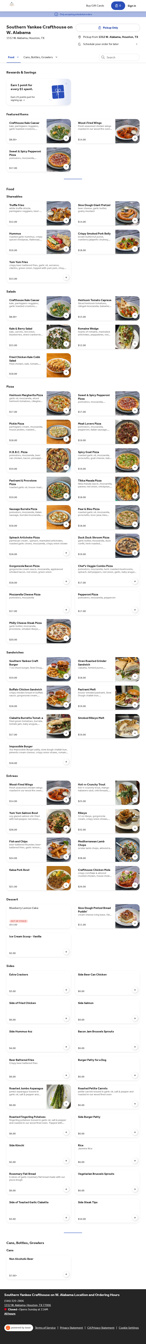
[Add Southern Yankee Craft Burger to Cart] (66, 676)
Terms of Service (45, 1327)
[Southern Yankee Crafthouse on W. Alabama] (12, 4)
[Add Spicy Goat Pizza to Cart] (135, 467)
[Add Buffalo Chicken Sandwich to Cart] (66, 705)
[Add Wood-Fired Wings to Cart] (135, 138)
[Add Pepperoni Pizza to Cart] (135, 610)
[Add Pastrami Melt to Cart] (135, 705)
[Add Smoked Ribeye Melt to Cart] (135, 733)
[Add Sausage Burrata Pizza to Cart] (66, 524)
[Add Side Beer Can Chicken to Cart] (135, 990)
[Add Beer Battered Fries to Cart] (66, 1075)
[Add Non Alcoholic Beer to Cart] (66, 1274)
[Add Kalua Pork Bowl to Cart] (66, 885)
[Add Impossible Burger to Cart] (66, 762)
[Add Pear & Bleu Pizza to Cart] (135, 524)
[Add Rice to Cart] (135, 1161)
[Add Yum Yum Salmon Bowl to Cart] (66, 828)
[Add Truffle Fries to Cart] (66, 220)
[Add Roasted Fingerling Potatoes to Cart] (66, 1132)
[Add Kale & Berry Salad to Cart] (66, 344)
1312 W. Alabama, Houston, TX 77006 (27, 1305)
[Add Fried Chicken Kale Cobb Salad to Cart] (66, 372)
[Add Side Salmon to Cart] (135, 1018)
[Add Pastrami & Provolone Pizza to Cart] (66, 496)
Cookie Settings (129, 1327)
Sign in (132, 5)
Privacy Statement (71, 1327)
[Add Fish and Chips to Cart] (66, 857)
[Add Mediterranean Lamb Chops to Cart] (135, 857)
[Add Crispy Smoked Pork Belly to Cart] (135, 249)
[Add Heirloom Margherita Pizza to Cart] (66, 410)
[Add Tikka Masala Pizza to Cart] (135, 496)
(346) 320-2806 (14, 1301)
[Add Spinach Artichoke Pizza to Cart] (66, 553)
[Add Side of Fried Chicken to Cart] (66, 1018)
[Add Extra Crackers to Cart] (66, 990)
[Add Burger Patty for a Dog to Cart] (135, 1075)
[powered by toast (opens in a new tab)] (19, 1328)
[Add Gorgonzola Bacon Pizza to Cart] (66, 581)
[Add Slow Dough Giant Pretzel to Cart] (135, 220)
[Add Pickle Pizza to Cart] (66, 439)
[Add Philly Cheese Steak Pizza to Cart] (66, 638)
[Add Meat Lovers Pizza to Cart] (135, 439)
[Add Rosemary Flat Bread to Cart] (66, 1189)
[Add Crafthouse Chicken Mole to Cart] (135, 885)
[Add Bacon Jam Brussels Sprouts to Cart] (135, 1047)
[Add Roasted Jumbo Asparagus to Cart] (66, 1104)
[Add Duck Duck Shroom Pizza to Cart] (135, 553)
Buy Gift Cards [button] (95, 5)
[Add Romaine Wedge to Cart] (135, 344)
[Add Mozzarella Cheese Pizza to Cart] (66, 610)
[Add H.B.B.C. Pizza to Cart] (66, 467)
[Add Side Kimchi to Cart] (66, 1161)
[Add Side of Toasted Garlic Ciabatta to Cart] (66, 1218)
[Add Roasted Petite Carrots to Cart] (135, 1104)
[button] (14, 57)
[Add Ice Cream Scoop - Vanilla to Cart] (66, 952)
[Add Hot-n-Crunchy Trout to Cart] (135, 800)
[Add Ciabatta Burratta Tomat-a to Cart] (66, 733)
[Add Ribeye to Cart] (135, 828)
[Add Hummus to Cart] (66, 249)
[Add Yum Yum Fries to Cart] (66, 277)
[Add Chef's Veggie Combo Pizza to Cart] (135, 581)
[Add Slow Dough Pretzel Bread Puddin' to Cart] (135, 923)
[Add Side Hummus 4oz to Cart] (66, 1047)
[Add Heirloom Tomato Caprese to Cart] (135, 315)
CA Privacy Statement (100, 1327)
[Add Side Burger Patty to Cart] (135, 1132)
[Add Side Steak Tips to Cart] (135, 1218)
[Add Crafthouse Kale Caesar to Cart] (66, 138)
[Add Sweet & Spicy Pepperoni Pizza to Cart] (66, 167)
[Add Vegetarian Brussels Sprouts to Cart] (135, 1189)
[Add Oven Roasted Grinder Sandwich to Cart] (135, 676)
